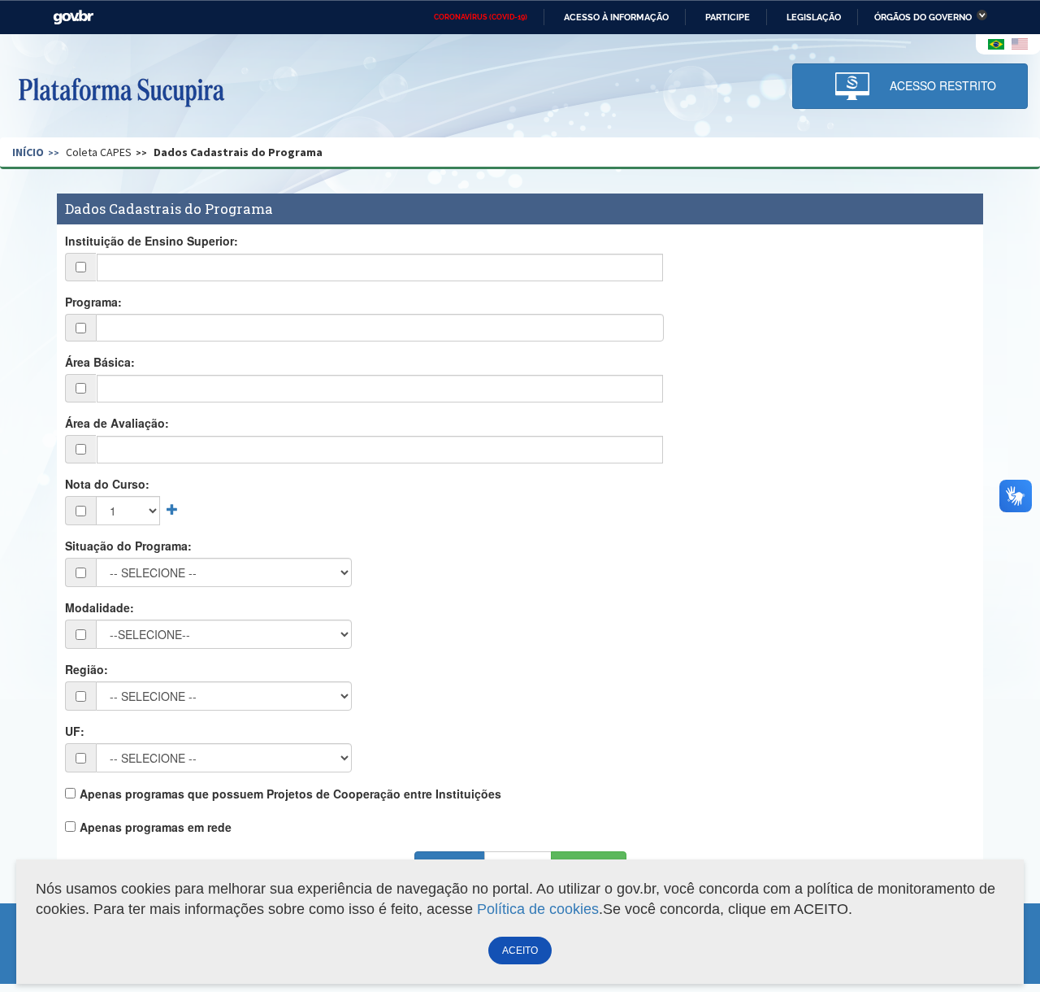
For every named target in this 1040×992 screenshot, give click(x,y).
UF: (74, 731)
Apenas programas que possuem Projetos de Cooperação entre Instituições (290, 793)
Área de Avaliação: (117, 423)
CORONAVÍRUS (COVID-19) (480, 17)
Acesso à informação (616, 17)
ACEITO (520, 950)
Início (28, 152)
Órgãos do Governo (923, 17)
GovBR (73, 17)
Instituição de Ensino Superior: (151, 241)
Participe (727, 17)
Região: (86, 669)
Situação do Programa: (128, 545)
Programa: (93, 302)
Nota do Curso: (107, 484)
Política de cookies (538, 909)
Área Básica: (100, 362)
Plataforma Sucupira (121, 90)
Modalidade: (99, 607)
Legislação (813, 17)
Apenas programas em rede (156, 827)
